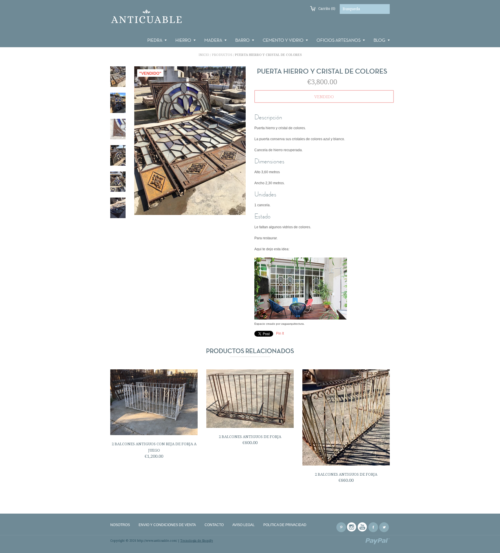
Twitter (384, 527)
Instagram (352, 527)
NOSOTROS (120, 525)
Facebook (373, 527)
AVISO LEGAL (243, 525)
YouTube (362, 527)
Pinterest (341, 527)
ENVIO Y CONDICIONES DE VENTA (167, 525)
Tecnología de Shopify (196, 540)
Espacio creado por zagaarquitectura (279, 323)
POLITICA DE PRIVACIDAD (284, 525)
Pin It (280, 333)
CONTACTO (214, 525)
